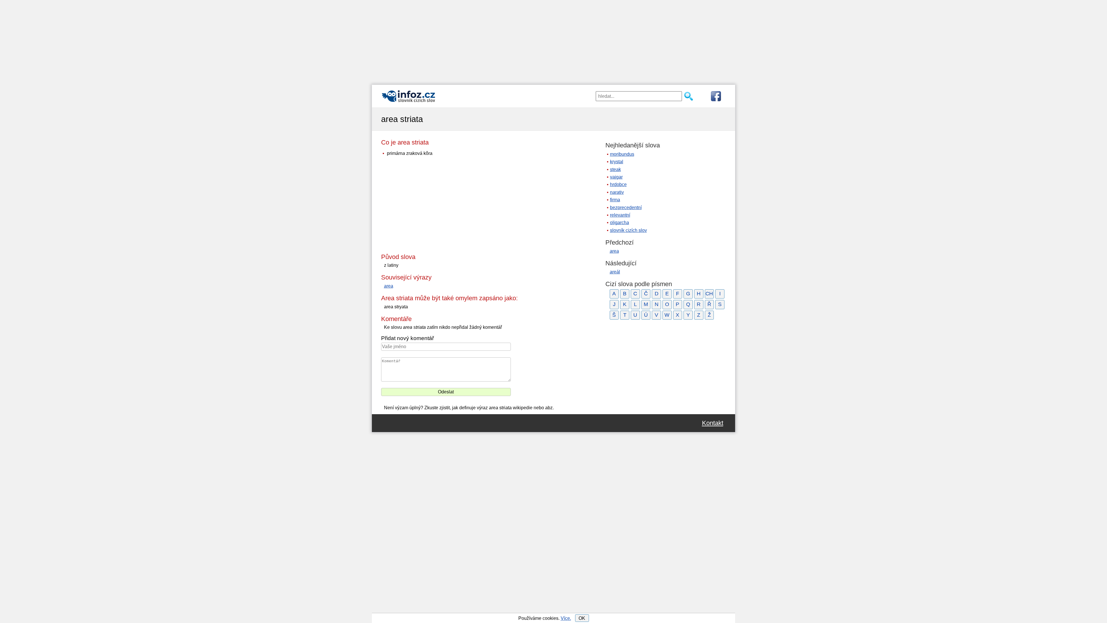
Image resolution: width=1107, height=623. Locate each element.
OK (582, 618)
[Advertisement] (553, 40)
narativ (617, 192)
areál (615, 271)
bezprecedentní (626, 207)
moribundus (622, 154)
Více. (566, 618)
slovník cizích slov (628, 230)
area (388, 286)
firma (615, 199)
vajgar (616, 176)
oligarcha (619, 222)
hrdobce (618, 184)
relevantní (620, 215)
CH (709, 294)
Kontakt (712, 423)
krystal (616, 161)
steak (615, 169)
